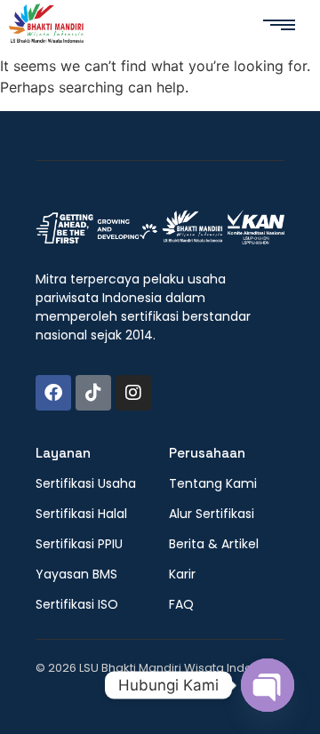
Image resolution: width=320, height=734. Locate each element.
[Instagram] (133, 393)
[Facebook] (53, 393)
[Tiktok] (93, 393)
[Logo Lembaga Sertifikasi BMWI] (46, 26)
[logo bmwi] (160, 228)
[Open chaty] (267, 685)
